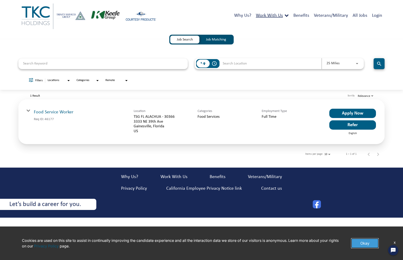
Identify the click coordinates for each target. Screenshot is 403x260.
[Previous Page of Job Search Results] (368, 154)
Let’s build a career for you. (45, 204)
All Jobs (360, 15)
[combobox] (103, 63)
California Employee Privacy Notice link (204, 188)
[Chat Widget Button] (393, 250)
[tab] (185, 40)
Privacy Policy (134, 188)
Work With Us (269, 15)
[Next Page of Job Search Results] (378, 154)
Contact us (271, 188)
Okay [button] (364, 243)
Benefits (301, 15)
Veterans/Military (331, 15)
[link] (201, 121)
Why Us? (242, 15)
